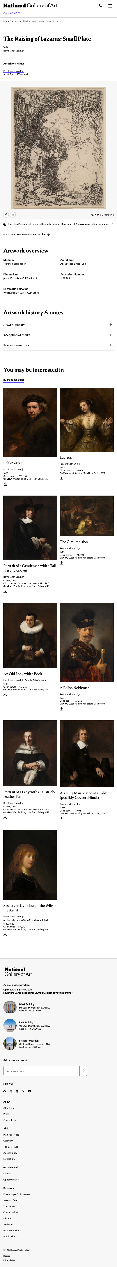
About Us (8, 1107)
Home (6, 21)
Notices (6, 1255)
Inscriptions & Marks (16, 335)
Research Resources (16, 345)
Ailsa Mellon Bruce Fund (73, 263)
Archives (8, 1224)
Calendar (8, 1140)
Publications (10, 1236)
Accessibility (10, 1152)
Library (7, 1218)
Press (6, 1113)
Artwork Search (11, 1200)
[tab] (13, 380)
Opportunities (11, 1179)
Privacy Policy (9, 1260)
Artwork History (14, 324)
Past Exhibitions (12, 1230)
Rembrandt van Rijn (13, 71)
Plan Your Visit (11, 1134)
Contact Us (9, 1119)
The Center (9, 1206)
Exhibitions (9, 1158)
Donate (7, 1173)
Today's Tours (10, 1146)
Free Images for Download (17, 1194)
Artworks (16, 21)
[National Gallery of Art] (58, 971)
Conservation (10, 1212)
